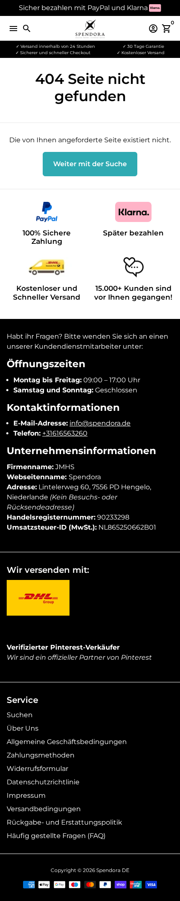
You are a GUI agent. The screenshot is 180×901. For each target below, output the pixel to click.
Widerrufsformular (37, 769)
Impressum (26, 795)
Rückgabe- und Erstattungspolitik (64, 822)
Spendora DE (112, 870)
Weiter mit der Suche (90, 164)
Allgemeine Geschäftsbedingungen (67, 742)
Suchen (20, 715)
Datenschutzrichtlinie (43, 782)
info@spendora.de (100, 423)
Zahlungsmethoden (41, 755)
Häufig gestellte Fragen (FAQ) (56, 836)
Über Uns (23, 728)
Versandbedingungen (44, 809)
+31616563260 (64, 433)
